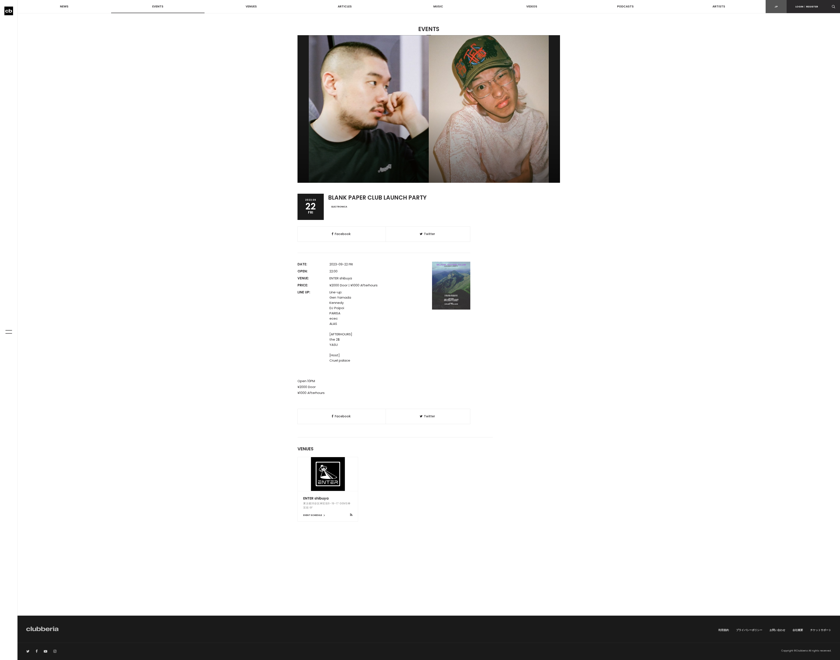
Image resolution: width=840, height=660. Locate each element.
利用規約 (723, 630)
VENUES (251, 6)
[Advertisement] (429, 578)
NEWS (64, 6)
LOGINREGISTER (806, 6)
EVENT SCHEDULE (312, 515)
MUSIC (438, 6)
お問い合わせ (777, 630)
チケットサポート (820, 630)
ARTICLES (345, 6)
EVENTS (157, 6)
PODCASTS (625, 6)
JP (776, 6)
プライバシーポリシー (749, 630)
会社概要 (798, 630)
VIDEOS (531, 6)
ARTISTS (718, 6)
